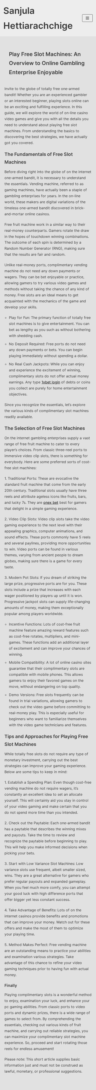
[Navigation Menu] (87, 18)
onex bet (50, 502)
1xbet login (51, 382)
